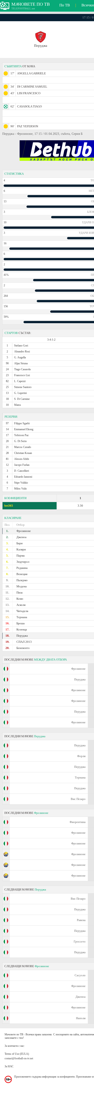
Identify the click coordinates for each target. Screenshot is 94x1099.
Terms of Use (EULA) (17, 1053)
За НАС (9, 1066)
